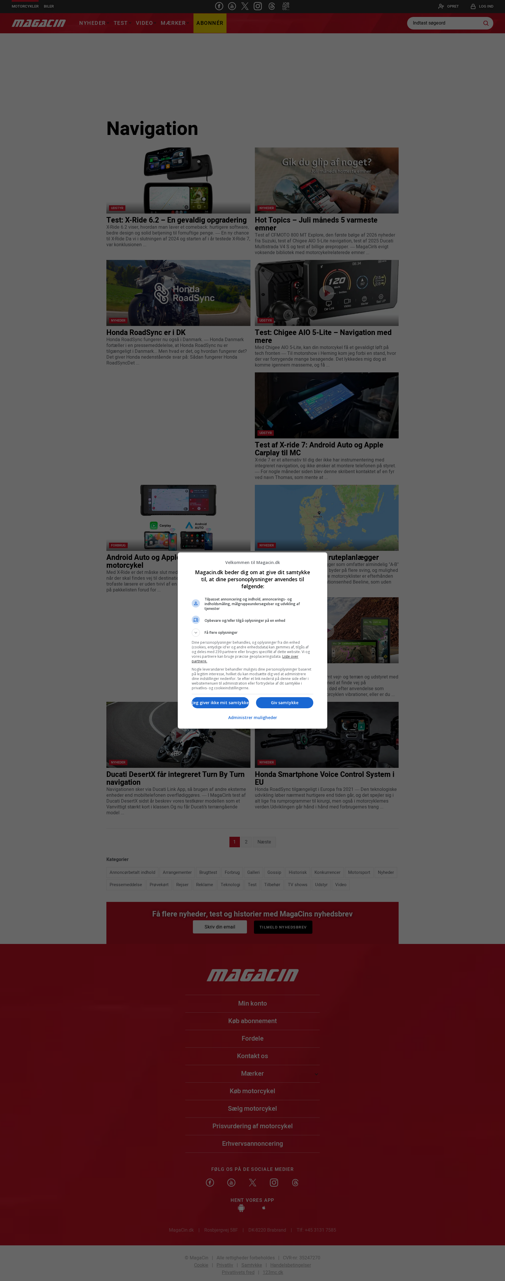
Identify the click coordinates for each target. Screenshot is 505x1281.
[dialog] (252, 640)
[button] (252, 633)
